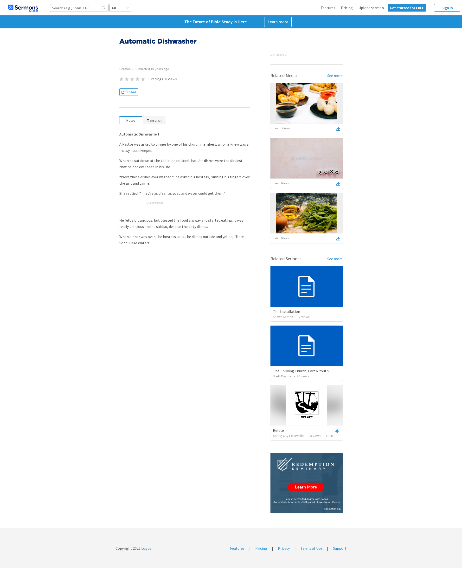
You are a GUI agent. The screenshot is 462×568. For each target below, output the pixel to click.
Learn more (278, 22)
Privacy (284, 548)
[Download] (338, 129)
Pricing (347, 7)
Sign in (447, 7)
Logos (146, 548)
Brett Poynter (283, 376)
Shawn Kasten (283, 317)
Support (339, 548)
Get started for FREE (407, 7)
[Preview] (336, 431)
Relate (278, 430)
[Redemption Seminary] (306, 483)
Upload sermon (371, 7)
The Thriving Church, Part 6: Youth (301, 370)
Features (328, 7)
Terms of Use (311, 548)
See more (335, 75)
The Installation (286, 311)
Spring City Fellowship (289, 435)
